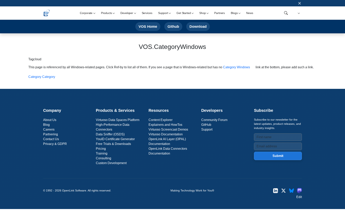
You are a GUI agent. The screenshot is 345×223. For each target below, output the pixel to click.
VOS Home (148, 26)
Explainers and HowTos (165, 124)
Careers (49, 129)
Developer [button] (126, 13)
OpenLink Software (74, 190)
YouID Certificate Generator (115, 139)
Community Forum (214, 120)
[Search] (286, 13)
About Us (49, 120)
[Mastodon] (299, 190)
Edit (299, 197)
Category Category (41, 76)
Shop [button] (202, 13)
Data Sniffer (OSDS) (110, 134)
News (249, 13)
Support (206, 129)
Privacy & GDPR (55, 144)
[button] (298, 13)
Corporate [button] (86, 13)
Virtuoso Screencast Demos (168, 129)
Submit (278, 156)
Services (147, 13)
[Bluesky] (291, 190)
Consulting (103, 158)
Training (101, 153)
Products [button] (106, 13)
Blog (46, 124)
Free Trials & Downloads (113, 144)
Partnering (50, 134)
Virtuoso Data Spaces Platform (117, 120)
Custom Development (111, 163)
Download (198, 26)
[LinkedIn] (275, 190)
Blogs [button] (234, 13)
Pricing (101, 148)
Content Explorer (160, 120)
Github (173, 26)
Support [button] (163, 13)
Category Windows (236, 67)
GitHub (206, 124)
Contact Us (51, 139)
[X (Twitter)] (283, 190)
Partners (219, 13)
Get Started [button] (183, 13)
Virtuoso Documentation (166, 134)
